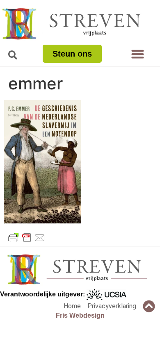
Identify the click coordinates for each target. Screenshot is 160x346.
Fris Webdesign (80, 315)
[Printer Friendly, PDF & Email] (26, 238)
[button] (138, 54)
